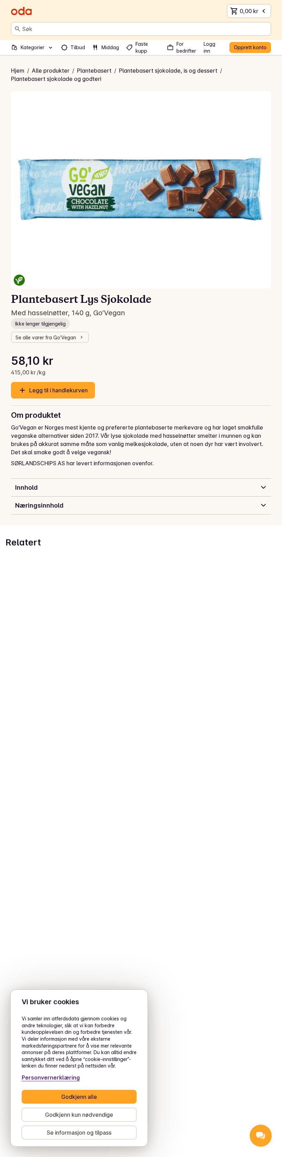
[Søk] (17, 28)
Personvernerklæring (51, 1077)
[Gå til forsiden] (21, 11)
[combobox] (145, 28)
